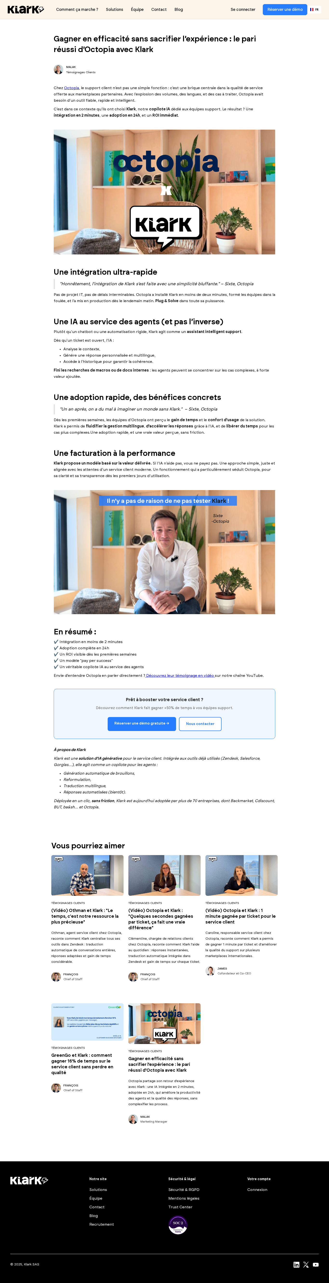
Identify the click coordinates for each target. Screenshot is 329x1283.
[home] (26, 9)
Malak (71, 67)
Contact (159, 10)
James (222, 968)
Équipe (137, 10)
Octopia (71, 88)
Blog (178, 10)
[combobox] (314, 9)
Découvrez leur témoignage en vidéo (180, 676)
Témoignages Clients (81, 72)
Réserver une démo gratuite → (141, 723)
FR (316, 9)
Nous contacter (200, 724)
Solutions (114, 10)
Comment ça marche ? (77, 10)
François (70, 974)
